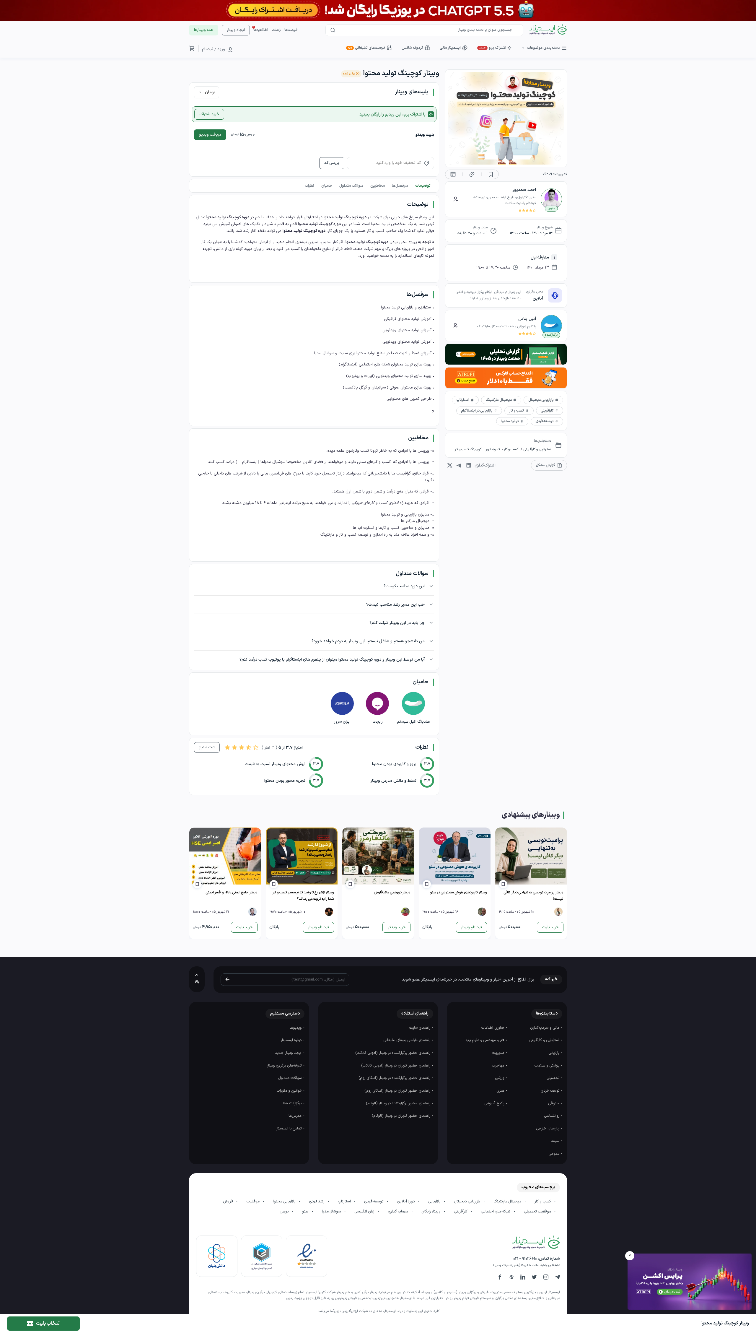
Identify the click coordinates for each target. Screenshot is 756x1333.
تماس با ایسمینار (289, 1129)
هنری (500, 1091)
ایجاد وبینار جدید (289, 1053)
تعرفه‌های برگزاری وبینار (285, 1066)
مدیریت (498, 1053)
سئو (305, 1212)
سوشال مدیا (332, 1212)
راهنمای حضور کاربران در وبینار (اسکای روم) (397, 1091)
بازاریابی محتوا (284, 1201)
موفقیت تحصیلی (538, 1212)
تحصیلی (554, 1078)
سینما (556, 1141)
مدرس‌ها (296, 1116)
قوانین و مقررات (290, 1091)
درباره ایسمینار (292, 1040)
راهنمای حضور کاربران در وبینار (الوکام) (401, 1116)
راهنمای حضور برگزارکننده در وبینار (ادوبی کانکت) (393, 1053)
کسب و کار (510, 449)
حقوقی (554, 1103)
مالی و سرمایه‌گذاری (545, 1028)
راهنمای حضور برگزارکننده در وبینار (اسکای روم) (395, 1078)
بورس (285, 1212)
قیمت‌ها (290, 30)
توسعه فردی (551, 1091)
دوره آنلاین (406, 1201)
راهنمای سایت (420, 1028)
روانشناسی (552, 1116)
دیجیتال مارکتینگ (507, 1201)
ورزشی (500, 1078)
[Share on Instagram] (449, 465)
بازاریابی (554, 1053)
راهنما (276, 30)
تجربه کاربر (493, 449)
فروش (228, 1201)
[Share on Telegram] (459, 465)
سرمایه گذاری (398, 1212)
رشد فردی (317, 1201)
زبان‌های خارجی (548, 1129)
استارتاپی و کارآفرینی (536, 449)
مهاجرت (498, 1066)
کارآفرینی (461, 1212)
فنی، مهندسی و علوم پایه (485, 1040)
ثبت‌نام (207, 49)
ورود (221, 49)
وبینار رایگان (431, 1212)
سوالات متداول (290, 1078)
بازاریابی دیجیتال (467, 1201)
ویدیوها (296, 1028)
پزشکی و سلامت (548, 1066)
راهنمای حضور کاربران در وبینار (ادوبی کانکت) (396, 1066)
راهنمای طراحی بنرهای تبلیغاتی (407, 1040)
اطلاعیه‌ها (260, 30)
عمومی (555, 1154)
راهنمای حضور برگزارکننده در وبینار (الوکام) (398, 1103)
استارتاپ (345, 1201)
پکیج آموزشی (494, 1103)
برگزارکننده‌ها (293, 1103)
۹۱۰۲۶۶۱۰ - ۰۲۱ (525, 1259)
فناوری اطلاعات (493, 1028)
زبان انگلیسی (364, 1212)
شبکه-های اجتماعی (496, 1212)
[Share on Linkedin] (468, 465)
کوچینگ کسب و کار (468, 449)
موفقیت (253, 1201)
